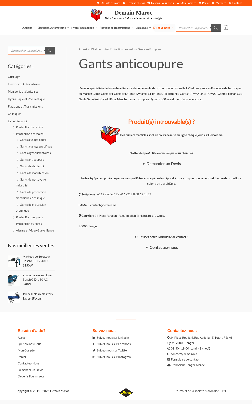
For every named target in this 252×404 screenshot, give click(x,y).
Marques (221, 3)
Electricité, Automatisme (52, 27)
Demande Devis (136, 3)
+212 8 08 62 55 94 (138, 194)
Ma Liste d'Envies (110, 3)
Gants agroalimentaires (35, 153)
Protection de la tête (29, 127)
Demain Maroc (133, 12)
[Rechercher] (216, 28)
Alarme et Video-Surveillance (35, 230)
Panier (205, 3)
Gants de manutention (34, 173)
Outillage (27, 27)
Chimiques (142, 27)
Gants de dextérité (32, 166)
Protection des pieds (29, 217)
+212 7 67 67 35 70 (110, 194)
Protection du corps (29, 223)
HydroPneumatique (82, 27)
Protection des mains (30, 134)
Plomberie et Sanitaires (23, 91)
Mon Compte (188, 3)
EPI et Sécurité (161, 27)
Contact (237, 3)
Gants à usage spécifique (36, 146)
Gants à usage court (33, 139)
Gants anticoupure (32, 159)
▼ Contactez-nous (161, 247)
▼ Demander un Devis (161, 163)
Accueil (83, 49)
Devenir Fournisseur (162, 3)
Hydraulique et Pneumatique (26, 99)
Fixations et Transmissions (115, 27)
